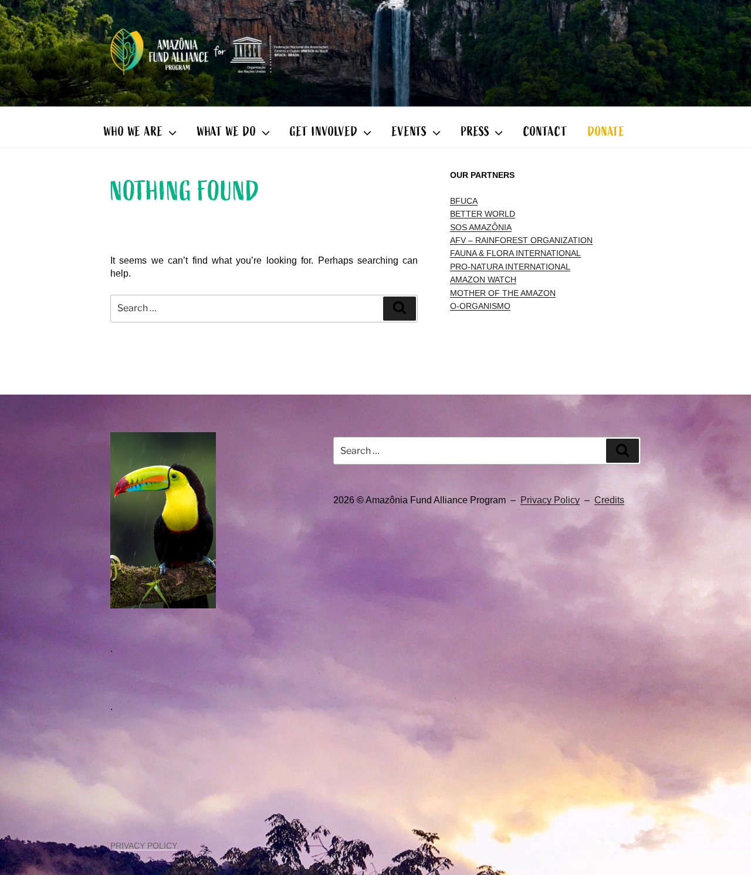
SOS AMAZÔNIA (481, 227)
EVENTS (409, 132)
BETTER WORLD (482, 213)
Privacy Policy (550, 500)
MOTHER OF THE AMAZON (503, 293)
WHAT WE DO (226, 132)
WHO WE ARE (133, 132)
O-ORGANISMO (480, 306)
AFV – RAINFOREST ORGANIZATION (521, 240)
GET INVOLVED (324, 132)
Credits (609, 500)
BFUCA (464, 201)
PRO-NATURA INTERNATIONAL (510, 266)
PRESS (475, 132)
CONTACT (545, 132)
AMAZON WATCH (483, 279)
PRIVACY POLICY (143, 845)
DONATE (606, 132)
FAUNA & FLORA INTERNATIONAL (515, 253)
